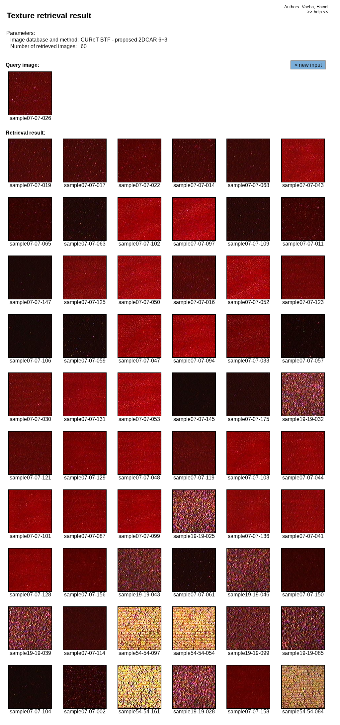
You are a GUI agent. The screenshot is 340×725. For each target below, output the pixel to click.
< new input (308, 65)
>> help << (317, 11)
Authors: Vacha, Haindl (306, 6)
